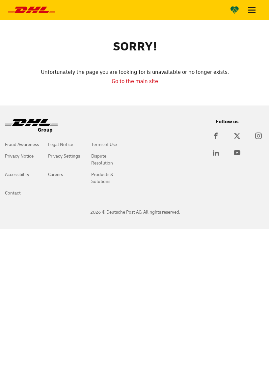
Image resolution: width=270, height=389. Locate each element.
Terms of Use (104, 144)
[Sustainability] (234, 10)
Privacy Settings (64, 156)
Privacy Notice (19, 156)
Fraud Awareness (22, 144)
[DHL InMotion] (31, 10)
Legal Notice (60, 144)
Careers (55, 174)
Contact (13, 193)
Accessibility (17, 174)
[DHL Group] (31, 129)
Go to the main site (135, 81)
